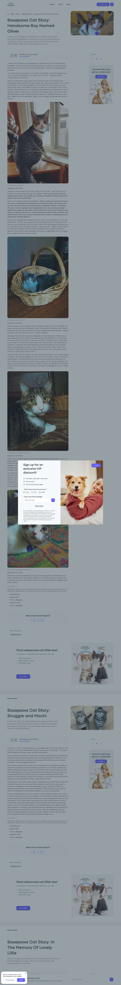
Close (21, 980)
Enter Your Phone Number (33, 497)
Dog (27, 492)
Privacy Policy (9, 980)
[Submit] (53, 500)
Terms (25, 521)
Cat (35, 492)
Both (43, 492)
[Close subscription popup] (25, 973)
